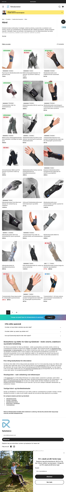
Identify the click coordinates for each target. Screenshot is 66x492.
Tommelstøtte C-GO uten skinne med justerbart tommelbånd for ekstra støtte (53, 298)
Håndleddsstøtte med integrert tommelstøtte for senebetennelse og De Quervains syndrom (54, 106)
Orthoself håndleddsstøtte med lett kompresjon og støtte (32, 203)
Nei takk (49, 482)
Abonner (6, 439)
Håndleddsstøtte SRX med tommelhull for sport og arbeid (11, 235)
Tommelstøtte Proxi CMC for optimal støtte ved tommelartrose (33, 235)
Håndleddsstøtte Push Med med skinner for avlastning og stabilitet (11, 204)
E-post (37, 468)
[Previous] (63, 22)
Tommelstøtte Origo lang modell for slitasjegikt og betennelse (11, 297)
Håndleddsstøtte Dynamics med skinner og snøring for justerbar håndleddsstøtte (32, 139)
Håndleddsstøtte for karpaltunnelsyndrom (8, 266)
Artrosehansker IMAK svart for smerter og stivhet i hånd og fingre (11, 171)
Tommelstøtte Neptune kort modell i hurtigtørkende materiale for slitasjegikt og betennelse (53, 139)
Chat (49, 317)
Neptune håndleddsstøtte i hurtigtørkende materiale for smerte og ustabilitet (52, 171)
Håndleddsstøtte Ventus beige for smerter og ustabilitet (54, 266)
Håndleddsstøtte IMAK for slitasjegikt (51, 235)
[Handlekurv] (63, 7)
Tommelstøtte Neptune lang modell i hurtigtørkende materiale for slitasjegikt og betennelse (33, 298)
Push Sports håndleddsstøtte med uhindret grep (12, 73)
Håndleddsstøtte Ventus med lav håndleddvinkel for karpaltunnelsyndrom (32, 171)
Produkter (8, 19)
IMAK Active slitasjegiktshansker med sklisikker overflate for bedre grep (12, 139)
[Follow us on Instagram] (14, 446)
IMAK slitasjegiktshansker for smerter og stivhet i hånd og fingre (31, 74)
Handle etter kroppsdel (17, 19)
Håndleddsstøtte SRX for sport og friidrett (33, 106)
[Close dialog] (64, 453)
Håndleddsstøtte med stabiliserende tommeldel (51, 73)
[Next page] (16, 312)
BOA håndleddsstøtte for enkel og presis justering (33, 266)
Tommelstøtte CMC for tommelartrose (9, 106)
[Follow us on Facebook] (11, 446)
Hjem (3, 19)
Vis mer (4, 36)
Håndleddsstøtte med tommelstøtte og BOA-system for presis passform (53, 204)
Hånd (26, 19)
